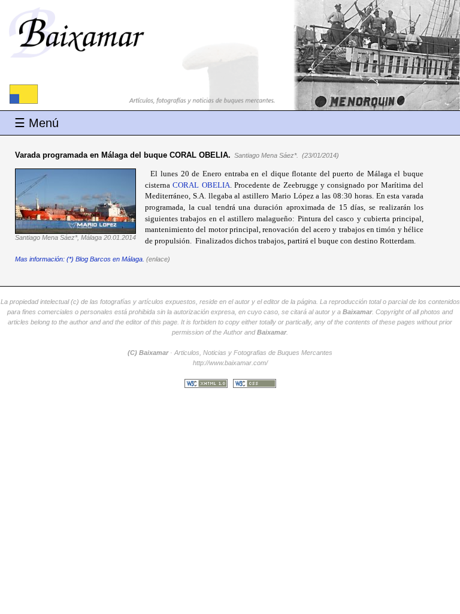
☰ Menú (36, 123)
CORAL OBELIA (200, 184)
